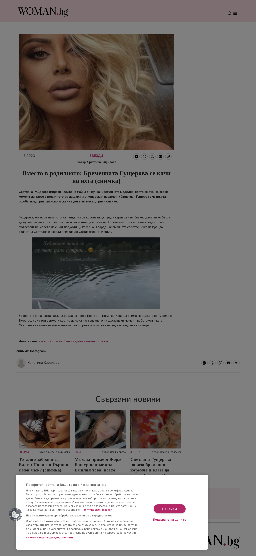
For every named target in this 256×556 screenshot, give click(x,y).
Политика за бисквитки (96, 509)
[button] (15, 514)
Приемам (169, 508)
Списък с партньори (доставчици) (49, 537)
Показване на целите (169, 519)
